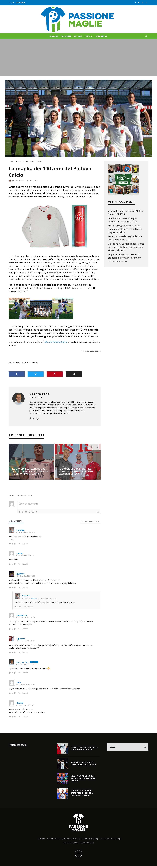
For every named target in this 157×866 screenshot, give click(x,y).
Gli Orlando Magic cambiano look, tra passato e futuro (82, 793)
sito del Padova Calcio (56, 341)
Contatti (20, 2)
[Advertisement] (78, 57)
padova (36, 363)
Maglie (54, 36)
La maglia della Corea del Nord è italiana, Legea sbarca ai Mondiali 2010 (126, 247)
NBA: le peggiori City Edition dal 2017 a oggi (84, 763)
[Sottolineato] (26, 511)
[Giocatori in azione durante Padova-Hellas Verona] (62, 320)
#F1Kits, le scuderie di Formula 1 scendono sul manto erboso (125, 257)
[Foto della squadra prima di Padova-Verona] (41, 320)
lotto (12, 363)
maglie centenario (24, 363)
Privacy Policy (112, 839)
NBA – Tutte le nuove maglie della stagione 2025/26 (83, 778)
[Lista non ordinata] (33, 511)
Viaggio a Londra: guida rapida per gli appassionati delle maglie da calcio (125, 229)
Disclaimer (71, 839)
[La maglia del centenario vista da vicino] (19, 320)
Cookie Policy (90, 839)
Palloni (66, 36)
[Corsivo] (22, 511)
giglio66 (34, 598)
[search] (144, 747)
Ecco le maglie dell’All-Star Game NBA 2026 (84, 748)
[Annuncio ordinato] (29, 511)
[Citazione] (36, 511)
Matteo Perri (17, 181)
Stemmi (89, 36)
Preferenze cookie (18, 744)
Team (11, 2)
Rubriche (101, 36)
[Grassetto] (19, 511)
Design (77, 36)
